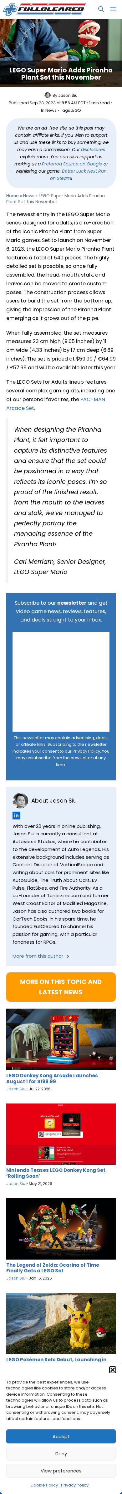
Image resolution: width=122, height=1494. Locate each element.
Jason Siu (68, 95)
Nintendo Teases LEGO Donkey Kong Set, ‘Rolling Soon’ (56, 1173)
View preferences (61, 1470)
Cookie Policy (44, 1485)
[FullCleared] (44, 9)
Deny (61, 1453)
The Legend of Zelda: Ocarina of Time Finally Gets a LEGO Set (52, 1268)
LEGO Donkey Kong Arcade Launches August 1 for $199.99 (52, 1078)
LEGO (76, 110)
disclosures (93, 149)
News (51, 110)
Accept (61, 1436)
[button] (112, 1370)
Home (12, 196)
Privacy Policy (75, 1485)
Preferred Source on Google (72, 164)
